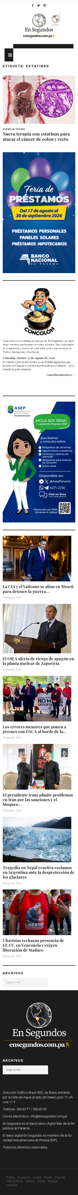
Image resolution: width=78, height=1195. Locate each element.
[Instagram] (45, 5)
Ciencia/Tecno (14, 129)
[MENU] (9, 54)
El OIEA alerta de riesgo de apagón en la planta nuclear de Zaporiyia (38, 661)
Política (10, 1177)
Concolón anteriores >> (61, 375)
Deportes (60, 1177)
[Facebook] (32, 5)
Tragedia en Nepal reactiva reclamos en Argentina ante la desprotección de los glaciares (38, 872)
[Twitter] (38, 5)
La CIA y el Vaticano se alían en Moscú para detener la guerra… (38, 589)
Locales (36, 1177)
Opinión (30, 1181)
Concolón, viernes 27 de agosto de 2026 (29, 358)
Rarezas (52, 1181)
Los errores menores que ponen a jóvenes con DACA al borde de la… (35, 729)
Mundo (48, 1177)
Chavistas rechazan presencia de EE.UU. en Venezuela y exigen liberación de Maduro (33, 945)
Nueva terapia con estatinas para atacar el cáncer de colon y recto (36, 136)
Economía (24, 1177)
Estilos (41, 1181)
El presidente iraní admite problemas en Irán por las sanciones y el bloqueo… (38, 799)
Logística (11, 1185)
